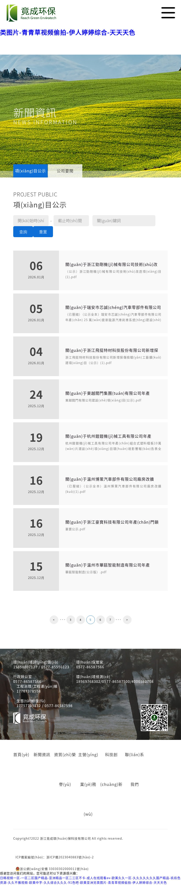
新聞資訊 (42, 755)
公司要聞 (65, 171)
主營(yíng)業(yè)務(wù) (88, 784)
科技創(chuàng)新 (111, 769)
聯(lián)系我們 (134, 769)
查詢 (23, 232)
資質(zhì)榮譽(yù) (65, 769)
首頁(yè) (21, 755)
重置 (43, 232)
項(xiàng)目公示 (30, 171)
